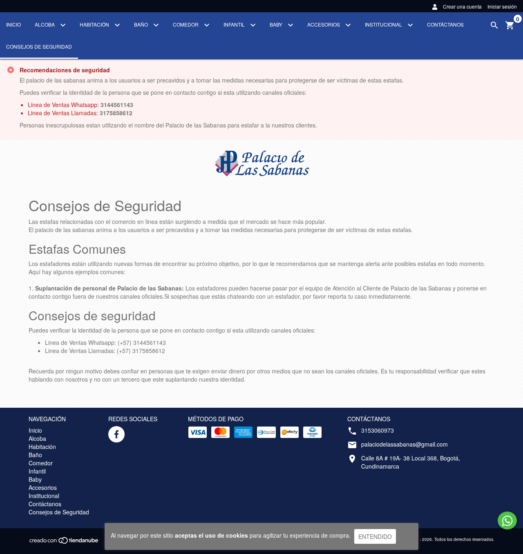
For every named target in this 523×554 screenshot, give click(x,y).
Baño (141, 24)
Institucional (384, 24)
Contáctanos (445, 24)
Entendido (375, 536)
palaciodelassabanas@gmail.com (404, 444)
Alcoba (45, 24)
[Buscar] (494, 25)
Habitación (95, 24)
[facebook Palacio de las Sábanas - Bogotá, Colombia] (116, 434)
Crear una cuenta (462, 6)
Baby (277, 24)
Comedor (186, 24)
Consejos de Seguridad (39, 46)
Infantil (235, 24)
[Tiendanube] (64, 542)
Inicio (13, 24)
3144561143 (117, 105)
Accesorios (324, 24)
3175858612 (116, 113)
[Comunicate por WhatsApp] (507, 520)
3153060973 (377, 430)
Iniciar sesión (502, 6)
